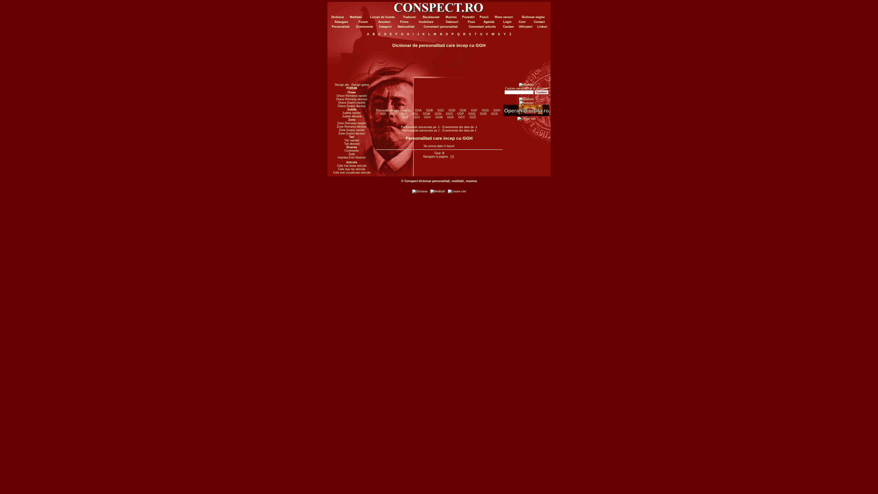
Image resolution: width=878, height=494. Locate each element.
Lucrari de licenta (382, 17)
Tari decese (351, 143)
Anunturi (384, 22)
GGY (462, 117)
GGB (429, 110)
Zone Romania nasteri (351, 123)
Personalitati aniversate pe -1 (421, 127)
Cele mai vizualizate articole (351, 172)
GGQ (472, 113)
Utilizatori (526, 26)
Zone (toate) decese (351, 133)
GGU (416, 117)
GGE (463, 110)
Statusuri (452, 22)
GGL (415, 113)
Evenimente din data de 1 (459, 130)
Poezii (484, 17)
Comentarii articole (482, 26)
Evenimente (364, 26)
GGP (460, 113)
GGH (497, 110)
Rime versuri (504, 17)
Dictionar (337, 17)
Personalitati (341, 26)
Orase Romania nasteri (352, 95)
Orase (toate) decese (352, 106)
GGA (418, 110)
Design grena (360, 84)
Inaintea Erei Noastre (352, 157)
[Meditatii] (526, 84)
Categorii (385, 26)
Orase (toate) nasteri (351, 102)
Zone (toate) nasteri (352, 130)
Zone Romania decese (352, 126)
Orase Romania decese (351, 99)
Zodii (351, 154)
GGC (441, 110)
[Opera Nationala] (526, 115)
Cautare (508, 26)
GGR (483, 113)
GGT (405, 117)
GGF (474, 110)
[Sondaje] (526, 103)
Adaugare (341, 22)
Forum (363, 22)
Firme (404, 22)
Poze (471, 22)
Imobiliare (426, 22)
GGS (494, 113)
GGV (427, 117)
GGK (404, 113)
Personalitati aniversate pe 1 (421, 130)
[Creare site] (526, 118)
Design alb (342, 84)
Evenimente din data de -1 (459, 127)
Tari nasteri (351, 140)
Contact (539, 22)
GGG (485, 110)
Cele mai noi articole (351, 169)
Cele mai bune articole (352, 165)
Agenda (489, 22)
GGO (449, 113)
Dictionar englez (533, 17)
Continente (352, 150)
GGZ (473, 117)
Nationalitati (406, 26)
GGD (452, 110)
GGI (383, 113)
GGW (439, 117)
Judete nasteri (351, 113)
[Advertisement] (352, 59)
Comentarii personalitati (441, 26)
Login (507, 22)
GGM (426, 113)
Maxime (451, 17)
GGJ (393, 113)
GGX (450, 117)
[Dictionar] (420, 191)
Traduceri (409, 17)
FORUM (351, 88)
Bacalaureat (431, 17)
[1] (452, 156)
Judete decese (351, 116)
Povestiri (468, 17)
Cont (522, 22)
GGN (438, 113)
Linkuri (542, 26)
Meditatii (356, 17)
